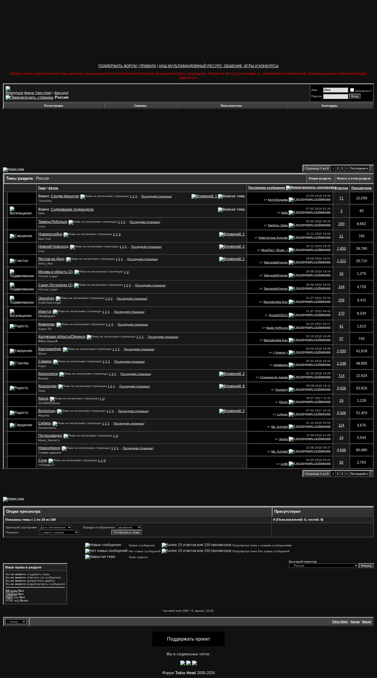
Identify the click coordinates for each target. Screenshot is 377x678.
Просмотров (361, 188)
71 (341, 198)
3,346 (341, 413)
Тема (42, 188)
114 (341, 425)
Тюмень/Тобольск (52, 222)
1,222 (341, 261)
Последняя (359, 168)
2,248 (341, 363)
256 (341, 300)
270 (341, 313)
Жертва (43, 415)
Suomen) (281, 389)
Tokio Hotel (340, 621)
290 (341, 224)
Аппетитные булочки (273, 237)
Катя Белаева (278, 199)
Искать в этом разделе (354, 178)
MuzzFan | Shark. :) (274, 250)
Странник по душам (274, 377)
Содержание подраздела (72, 209)
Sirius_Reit (45, 263)
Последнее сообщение (266, 187)
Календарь (330, 105)
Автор (53, 188)
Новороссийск (50, 234)
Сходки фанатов (65, 196)
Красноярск (48, 374)
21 (341, 236)
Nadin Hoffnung (277, 327)
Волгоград (46, 411)
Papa (42, 366)
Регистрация (53, 105)
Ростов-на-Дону (51, 259)
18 (341, 400)
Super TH (44, 328)
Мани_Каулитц (48, 440)
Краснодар (47, 386)
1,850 (341, 249)
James (283, 439)
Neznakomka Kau (276, 301)
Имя (314, 90)
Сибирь (44, 423)
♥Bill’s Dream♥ (47, 341)
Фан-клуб (61, 93)
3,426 (341, 388)
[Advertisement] (51, 125)
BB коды (11, 590)
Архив (355, 621)
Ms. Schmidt (279, 426)
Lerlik (284, 463)
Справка (140, 105)
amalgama (281, 364)
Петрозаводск (50, 436)
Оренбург (46, 298)
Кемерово (46, 324)
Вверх (366, 621)
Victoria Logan (48, 276)
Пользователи (231, 105)
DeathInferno (47, 427)
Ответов (341, 188)
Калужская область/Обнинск (61, 337)
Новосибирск (49, 448)
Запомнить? (363, 90)
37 (341, 339)
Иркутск (44, 312)
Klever (283, 402)
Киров (43, 398)
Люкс (41, 390)
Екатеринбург (49, 349)
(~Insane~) (280, 352)
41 (341, 326)
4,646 (341, 450)
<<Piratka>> (46, 465)
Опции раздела (320, 178)
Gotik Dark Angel (49, 302)
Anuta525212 (278, 315)
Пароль (316, 96)
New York (44, 238)
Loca (41, 226)
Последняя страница (156, 196)
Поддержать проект (188, 638)
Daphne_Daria (278, 225)
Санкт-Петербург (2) (55, 285)
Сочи (42, 460)
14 (341, 438)
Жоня (42, 353)
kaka (41, 213)
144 (341, 287)
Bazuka (43, 378)
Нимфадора (46, 315)
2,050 (341, 351)
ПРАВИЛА (147, 66)
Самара (45, 361)
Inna (41, 251)
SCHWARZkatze (49, 403)
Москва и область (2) (55, 272)
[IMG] (9, 597)
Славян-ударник (49, 452)
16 (341, 274)
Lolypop (282, 414)
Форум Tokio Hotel (37, 93)
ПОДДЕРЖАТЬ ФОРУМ (118, 66)
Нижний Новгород (53, 246)
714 (341, 376)
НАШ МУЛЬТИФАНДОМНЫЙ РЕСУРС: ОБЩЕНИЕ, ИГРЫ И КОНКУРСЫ (219, 66)
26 (341, 462)
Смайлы (11, 594)
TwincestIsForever (276, 262)
